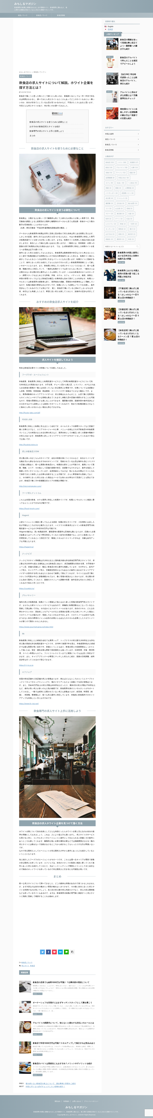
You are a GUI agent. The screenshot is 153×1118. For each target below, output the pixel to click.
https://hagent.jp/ (26, 547)
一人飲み (132, 183)
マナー (109, 214)
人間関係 (129, 188)
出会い (120, 183)
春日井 (131, 234)
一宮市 (133, 224)
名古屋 (109, 198)
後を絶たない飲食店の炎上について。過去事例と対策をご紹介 (51, 1083)
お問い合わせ (76, 1101)
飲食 (109, 167)
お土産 (119, 208)
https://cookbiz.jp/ (26, 588)
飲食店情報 (61, 15)
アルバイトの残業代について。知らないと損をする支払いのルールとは (63, 1023)
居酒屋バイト (128, 193)
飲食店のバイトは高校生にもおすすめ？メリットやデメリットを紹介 (62, 1063)
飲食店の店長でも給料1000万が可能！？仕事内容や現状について (61, 982)
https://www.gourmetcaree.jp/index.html (36, 627)
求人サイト (25, 966)
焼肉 (121, 234)
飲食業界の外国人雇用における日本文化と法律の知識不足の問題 (128, 255)
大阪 (131, 214)
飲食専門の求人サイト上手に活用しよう (47, 131)
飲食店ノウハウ (41, 15)
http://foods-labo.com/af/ (29, 413)
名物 (109, 173)
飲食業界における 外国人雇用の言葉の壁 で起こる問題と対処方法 (128, 273)
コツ (108, 208)
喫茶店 (122, 229)
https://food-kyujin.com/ (29, 508)
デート (119, 219)
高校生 (109, 239)
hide (60, 113)
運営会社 (57, 1101)
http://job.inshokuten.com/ (30, 486)
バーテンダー (112, 193)
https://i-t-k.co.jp (26, 665)
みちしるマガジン (25, 3)
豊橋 (118, 188)
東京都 (120, 214)
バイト (122, 162)
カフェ (109, 183)
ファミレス (122, 198)
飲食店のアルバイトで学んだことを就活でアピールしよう (128, 60)
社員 (129, 219)
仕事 (134, 167)
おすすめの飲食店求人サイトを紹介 (45, 126)
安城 (129, 208)
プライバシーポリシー (91, 1101)
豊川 (132, 229)
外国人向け (123, 178)
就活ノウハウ (22, 15)
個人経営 (132, 203)
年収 (131, 239)
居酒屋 (134, 162)
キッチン (110, 229)
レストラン (111, 224)
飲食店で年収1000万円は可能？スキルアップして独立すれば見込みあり (64, 1043)
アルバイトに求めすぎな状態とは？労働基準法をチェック (128, 95)
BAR (108, 219)
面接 (132, 173)
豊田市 (120, 239)
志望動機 (110, 178)
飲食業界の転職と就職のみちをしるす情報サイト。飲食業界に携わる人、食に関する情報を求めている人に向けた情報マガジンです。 (76, 1112)
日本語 (110, 29)
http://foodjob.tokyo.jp (28, 445)
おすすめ (110, 234)
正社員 (120, 203)
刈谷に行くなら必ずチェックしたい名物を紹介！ (45, 1086)
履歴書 (109, 203)
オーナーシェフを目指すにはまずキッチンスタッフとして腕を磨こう (62, 1002)
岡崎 (108, 188)
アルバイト (121, 167)
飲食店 (32, 966)
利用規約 (66, 1101)
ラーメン (121, 173)
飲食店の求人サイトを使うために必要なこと (49, 122)
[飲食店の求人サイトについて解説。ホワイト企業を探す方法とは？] (60, 952)
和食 (123, 224)
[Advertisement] (57, 45)
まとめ (33, 135)
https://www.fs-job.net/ (29, 704)
